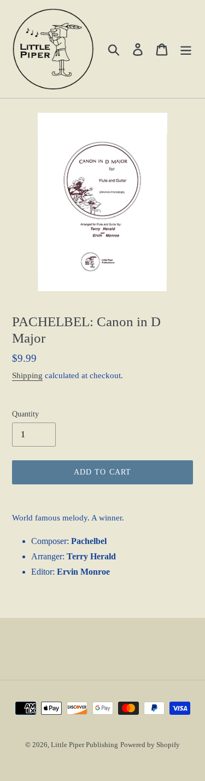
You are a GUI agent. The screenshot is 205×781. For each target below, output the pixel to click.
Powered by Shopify (150, 744)
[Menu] (186, 49)
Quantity (25, 414)
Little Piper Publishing (84, 744)
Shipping (27, 375)
